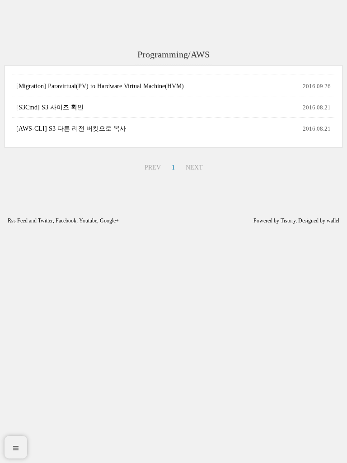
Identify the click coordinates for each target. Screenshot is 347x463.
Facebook (66, 220)
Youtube (88, 220)
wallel (333, 220)
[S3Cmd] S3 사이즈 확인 (50, 107)
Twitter (45, 220)
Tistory (288, 220)
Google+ (109, 220)
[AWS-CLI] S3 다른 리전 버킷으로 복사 (71, 128)
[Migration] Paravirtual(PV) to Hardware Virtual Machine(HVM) (100, 86)
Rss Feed (18, 220)
